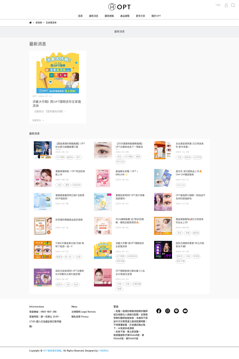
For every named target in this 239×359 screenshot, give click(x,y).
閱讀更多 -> (38, 120)
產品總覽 (124, 16)
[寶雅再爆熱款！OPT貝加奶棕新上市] (43, 178)
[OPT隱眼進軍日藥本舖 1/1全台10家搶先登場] (103, 277)
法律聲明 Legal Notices (83, 311)
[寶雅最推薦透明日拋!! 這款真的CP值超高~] (43, 202)
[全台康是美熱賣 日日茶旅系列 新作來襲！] (163, 150)
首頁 (80, 16)
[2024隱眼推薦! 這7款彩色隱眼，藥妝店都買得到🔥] (103, 226)
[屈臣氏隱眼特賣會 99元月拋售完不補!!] (163, 250)
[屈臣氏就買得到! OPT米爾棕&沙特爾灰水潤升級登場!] (43, 277)
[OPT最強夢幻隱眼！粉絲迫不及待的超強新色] (163, 202)
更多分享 (140, 16)
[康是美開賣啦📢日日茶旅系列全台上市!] (163, 226)
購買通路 (109, 16)
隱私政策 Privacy (79, 316)
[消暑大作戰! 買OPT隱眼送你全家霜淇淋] (57, 72)
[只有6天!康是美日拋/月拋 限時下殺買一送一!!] (43, 250)
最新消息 (93, 16)
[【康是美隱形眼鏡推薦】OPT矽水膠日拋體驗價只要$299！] (43, 150)
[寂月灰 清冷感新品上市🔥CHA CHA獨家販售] (163, 178)
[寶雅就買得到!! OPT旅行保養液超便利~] (103, 202)
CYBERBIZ (103, 350)
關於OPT (156, 16)
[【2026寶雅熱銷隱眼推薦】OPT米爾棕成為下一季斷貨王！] (103, 150)
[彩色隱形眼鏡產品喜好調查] (43, 226)
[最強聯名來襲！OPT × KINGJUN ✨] (103, 178)
